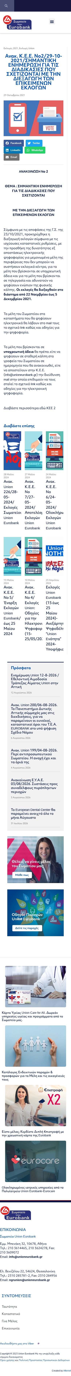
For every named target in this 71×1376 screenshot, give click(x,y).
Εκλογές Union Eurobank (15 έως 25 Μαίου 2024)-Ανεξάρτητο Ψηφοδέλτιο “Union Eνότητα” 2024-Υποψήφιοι (56, 618)
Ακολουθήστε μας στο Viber (17, 1343)
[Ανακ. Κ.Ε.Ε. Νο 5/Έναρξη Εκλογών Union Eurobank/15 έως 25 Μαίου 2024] (12, 556)
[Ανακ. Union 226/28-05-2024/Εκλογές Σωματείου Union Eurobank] (12, 450)
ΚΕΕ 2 (51, 408)
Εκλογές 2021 (11, 48)
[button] (52, 21)
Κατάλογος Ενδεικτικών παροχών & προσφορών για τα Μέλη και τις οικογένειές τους (33, 1075)
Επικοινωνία (10, 1328)
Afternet (67, 1370)
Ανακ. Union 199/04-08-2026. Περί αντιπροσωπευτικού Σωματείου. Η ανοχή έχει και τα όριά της (34, 756)
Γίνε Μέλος (9, 1321)
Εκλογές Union (26, 48)
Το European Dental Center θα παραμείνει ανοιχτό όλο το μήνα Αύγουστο (33, 813)
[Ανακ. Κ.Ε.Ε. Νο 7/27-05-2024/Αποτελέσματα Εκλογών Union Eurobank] (33, 450)
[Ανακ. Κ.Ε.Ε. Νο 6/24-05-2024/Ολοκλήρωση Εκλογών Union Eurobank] (54, 450)
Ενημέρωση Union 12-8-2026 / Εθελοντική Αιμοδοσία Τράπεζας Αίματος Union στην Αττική (35, 681)
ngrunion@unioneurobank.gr (29, 1280)
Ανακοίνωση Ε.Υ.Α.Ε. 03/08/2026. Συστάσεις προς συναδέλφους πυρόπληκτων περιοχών (34, 786)
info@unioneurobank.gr (20, 374)
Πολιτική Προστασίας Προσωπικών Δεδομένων (44, 1360)
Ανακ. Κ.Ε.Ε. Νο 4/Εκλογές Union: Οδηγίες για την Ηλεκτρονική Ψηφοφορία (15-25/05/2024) (36, 613)
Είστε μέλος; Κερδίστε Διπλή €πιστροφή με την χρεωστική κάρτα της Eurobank (33, 1133)
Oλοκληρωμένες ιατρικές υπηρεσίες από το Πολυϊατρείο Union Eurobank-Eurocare (33, 1189)
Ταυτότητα (9, 1306)
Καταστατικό (11, 1314)
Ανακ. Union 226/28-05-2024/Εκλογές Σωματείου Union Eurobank (13, 502)
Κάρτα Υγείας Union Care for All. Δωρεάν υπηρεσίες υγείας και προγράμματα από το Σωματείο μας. (32, 1016)
